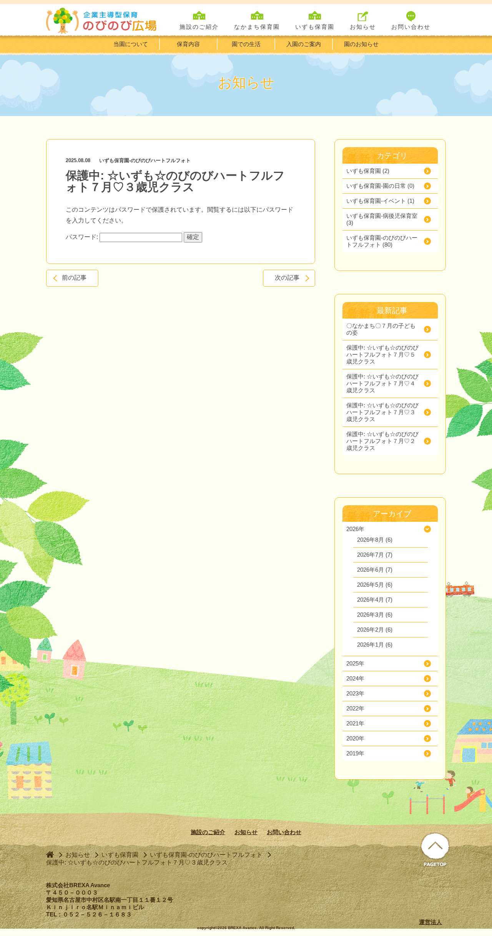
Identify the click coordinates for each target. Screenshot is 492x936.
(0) (380, 186)
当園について (130, 44)
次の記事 (287, 277)
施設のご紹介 (208, 832)
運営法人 (430, 922)
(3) (381, 219)
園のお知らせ (361, 44)
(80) (381, 241)
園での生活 (246, 44)
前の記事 (74, 277)
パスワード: (83, 237)
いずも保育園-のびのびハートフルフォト (145, 160)
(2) (367, 171)
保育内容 (188, 44)
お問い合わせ (284, 832)
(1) (380, 200)
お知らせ (246, 832)
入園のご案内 (303, 44)
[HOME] (50, 854)
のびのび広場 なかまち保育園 (103, 20)
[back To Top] (435, 850)
